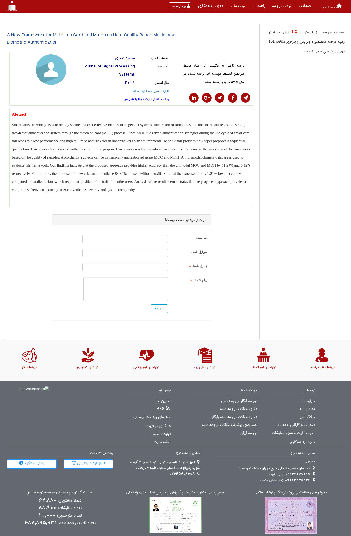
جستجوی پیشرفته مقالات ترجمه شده (229, 425)
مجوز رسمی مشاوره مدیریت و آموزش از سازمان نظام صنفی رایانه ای (175, 492)
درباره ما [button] (239, 5)
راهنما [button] (260, 5)
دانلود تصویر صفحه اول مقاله (151, 91)
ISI (272, 41)
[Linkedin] (194, 98)
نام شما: (201, 238)
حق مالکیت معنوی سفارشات (293, 433)
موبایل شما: (199, 252)
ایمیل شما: (199, 266)
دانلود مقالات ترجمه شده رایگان (233, 417)
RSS (161, 409)
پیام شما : (200, 280)
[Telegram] (245, 98)
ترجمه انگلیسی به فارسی (239, 401)
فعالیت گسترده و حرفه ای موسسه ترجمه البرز (60, 492)
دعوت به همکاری (210, 5)
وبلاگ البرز (307, 417)
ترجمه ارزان (248, 433)
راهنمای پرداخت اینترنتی (151, 417)
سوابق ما (308, 401)
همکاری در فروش (157, 426)
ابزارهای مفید (161, 434)
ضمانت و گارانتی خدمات (296, 425)
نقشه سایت (162, 442)
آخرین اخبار (162, 401)
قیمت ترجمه (281, 5)
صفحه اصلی (328, 7)
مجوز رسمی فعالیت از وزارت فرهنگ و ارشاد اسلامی (291, 492)
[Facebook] (232, 98)
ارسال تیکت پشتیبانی (90, 463)
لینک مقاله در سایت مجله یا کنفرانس (146, 99)
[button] (305, 6)
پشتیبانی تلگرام (33, 463)
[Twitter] (219, 98)
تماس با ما (306, 409)
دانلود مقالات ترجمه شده (238, 409)
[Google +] (207, 98)
